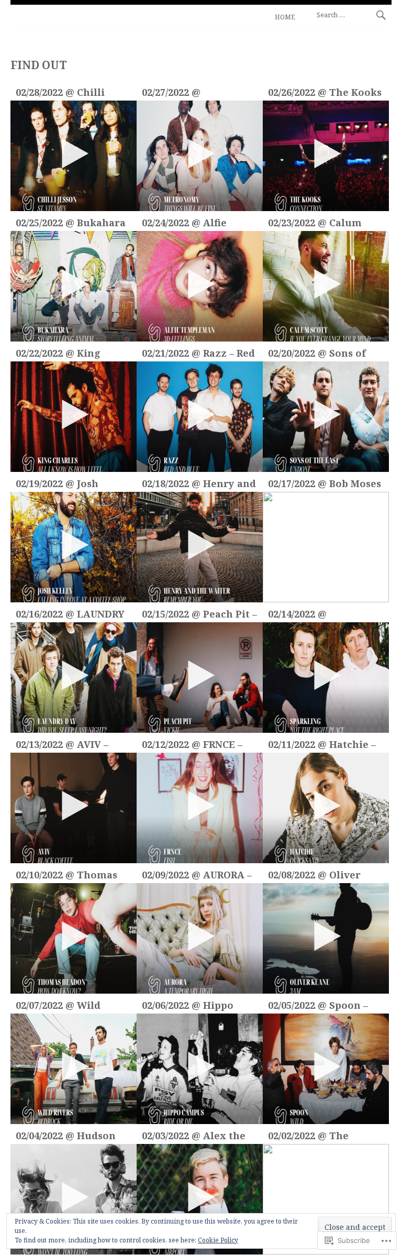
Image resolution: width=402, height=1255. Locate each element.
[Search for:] (351, 14)
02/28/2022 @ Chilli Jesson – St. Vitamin (65, 93)
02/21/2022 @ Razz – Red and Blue (198, 354)
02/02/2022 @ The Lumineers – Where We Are (317, 1136)
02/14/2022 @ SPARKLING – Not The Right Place (321, 615)
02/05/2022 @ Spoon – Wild (318, 1006)
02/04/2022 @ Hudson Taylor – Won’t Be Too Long (66, 1136)
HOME (285, 17)
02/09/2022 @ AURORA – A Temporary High (197, 876)
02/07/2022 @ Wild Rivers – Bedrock (58, 1006)
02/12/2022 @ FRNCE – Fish (192, 745)
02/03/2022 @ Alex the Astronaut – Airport (193, 1136)
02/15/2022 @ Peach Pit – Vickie (199, 615)
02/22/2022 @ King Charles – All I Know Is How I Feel (71, 354)
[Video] (73, 156)
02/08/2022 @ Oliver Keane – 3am (314, 876)
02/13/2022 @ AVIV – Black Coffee (62, 745)
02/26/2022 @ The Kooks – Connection (325, 93)
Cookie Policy (218, 1240)
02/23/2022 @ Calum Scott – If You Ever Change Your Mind (315, 224)
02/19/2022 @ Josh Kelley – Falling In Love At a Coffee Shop (70, 484)
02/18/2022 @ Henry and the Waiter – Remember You (199, 484)
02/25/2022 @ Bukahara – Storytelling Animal (71, 224)
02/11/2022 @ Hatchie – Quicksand (322, 745)
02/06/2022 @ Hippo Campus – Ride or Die (194, 1006)
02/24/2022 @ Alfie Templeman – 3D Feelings (184, 224)
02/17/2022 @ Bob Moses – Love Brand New (324, 484)
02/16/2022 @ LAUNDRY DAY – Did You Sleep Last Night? (70, 615)
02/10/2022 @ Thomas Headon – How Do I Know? (66, 876)
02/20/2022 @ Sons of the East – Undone (317, 354)
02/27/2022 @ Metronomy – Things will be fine (194, 93)
